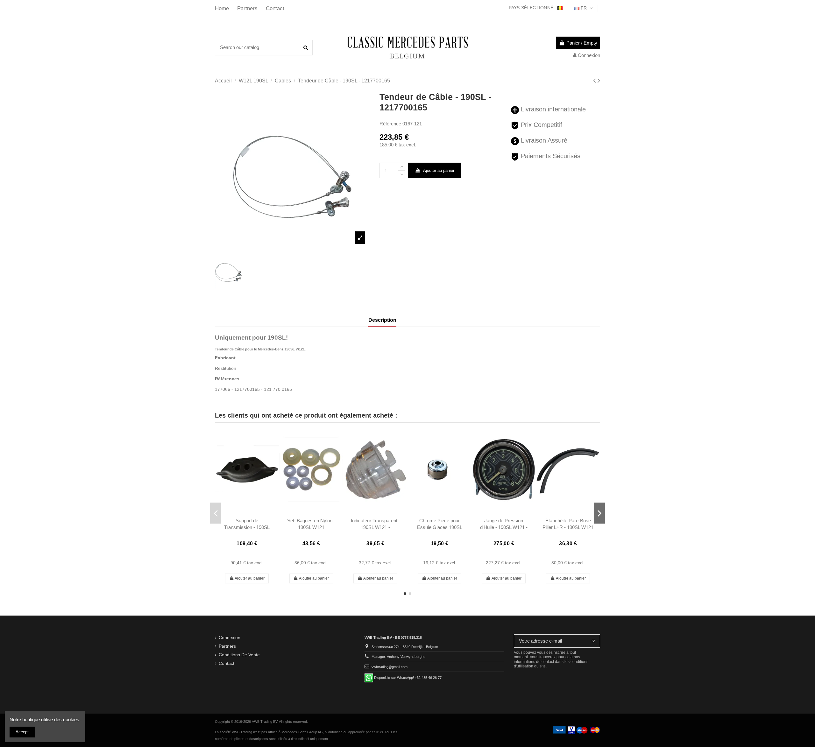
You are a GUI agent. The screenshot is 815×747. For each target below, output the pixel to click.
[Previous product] (595, 81)
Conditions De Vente (239, 654)
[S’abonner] (593, 641)
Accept (22, 731)
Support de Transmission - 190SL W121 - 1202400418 (247, 527)
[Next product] (599, 81)
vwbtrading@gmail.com (390, 667)
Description (382, 320)
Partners (248, 8)
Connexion (229, 637)
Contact (275, 8)
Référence (390, 123)
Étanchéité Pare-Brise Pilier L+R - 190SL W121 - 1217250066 (567, 527)
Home (222, 8)
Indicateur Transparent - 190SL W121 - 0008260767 (375, 527)
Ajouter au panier (438, 170)
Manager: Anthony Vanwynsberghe (398, 657)
